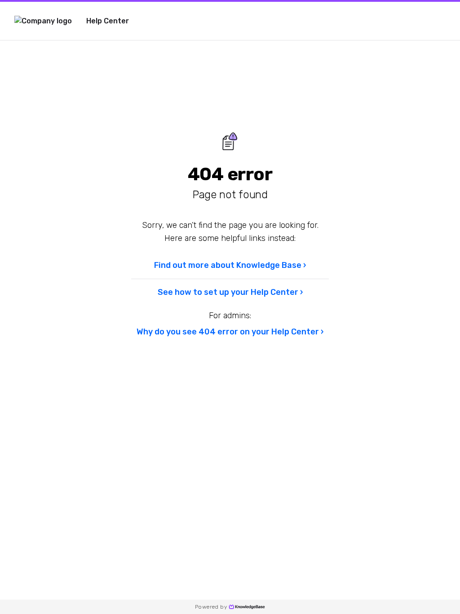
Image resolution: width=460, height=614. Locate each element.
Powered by (211, 607)
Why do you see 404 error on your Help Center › (230, 332)
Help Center (107, 21)
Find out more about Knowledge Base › (230, 265)
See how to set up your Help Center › (230, 292)
